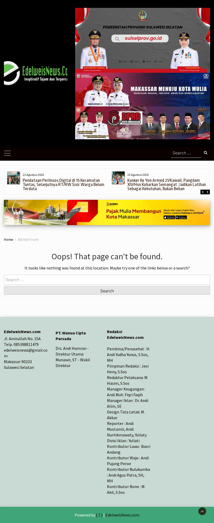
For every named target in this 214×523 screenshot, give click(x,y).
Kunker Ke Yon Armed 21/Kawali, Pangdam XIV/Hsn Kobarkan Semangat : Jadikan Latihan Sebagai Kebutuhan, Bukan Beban (61, 184)
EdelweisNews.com (122, 515)
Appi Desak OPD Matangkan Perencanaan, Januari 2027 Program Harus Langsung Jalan (169, 182)
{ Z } (99, 515)
